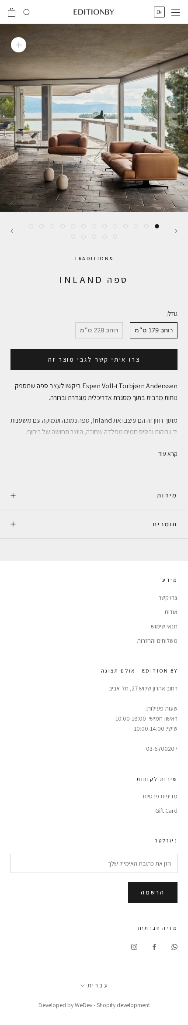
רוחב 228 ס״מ (99, 330)
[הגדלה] (18, 44)
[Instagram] (134, 946)
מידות (167, 495)
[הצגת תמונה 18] (73, 236)
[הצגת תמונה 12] (41, 226)
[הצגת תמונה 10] (62, 226)
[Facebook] (154, 946)
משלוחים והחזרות (157, 641)
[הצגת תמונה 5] (115, 226)
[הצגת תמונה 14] (115, 236)
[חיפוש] (27, 12)
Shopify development (123, 1005)
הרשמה (153, 892)
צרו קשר (168, 597)
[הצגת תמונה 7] (94, 226)
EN (159, 12)
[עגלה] (11, 12)
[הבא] (11, 231)
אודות (171, 612)
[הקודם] (176, 231)
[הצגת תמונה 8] (83, 226)
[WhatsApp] (174, 946)
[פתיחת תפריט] (175, 12)
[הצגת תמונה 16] (94, 236)
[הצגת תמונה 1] (157, 226)
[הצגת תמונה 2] (146, 226)
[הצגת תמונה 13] (31, 226)
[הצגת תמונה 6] (104, 226)
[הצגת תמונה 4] (125, 226)
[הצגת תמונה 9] (73, 226)
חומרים (165, 524)
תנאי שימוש (164, 626)
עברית (98, 985)
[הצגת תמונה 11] (52, 226)
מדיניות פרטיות (160, 796)
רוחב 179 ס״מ (154, 330)
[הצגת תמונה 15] (104, 236)
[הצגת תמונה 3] (136, 226)
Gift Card (166, 810)
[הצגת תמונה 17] (83, 236)
